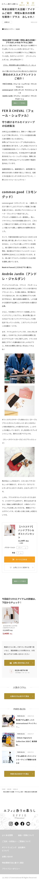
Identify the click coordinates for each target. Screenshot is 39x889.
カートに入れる (21, 559)
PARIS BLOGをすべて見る (19, 774)
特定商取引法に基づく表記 (13, 862)
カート (27, 5)
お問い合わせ (7, 856)
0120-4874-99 (21, 670)
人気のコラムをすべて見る (19, 696)
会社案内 (21, 847)
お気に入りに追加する (21, 567)
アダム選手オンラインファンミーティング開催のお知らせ (26, 759)
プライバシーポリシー (11, 868)
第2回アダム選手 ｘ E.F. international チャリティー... (26, 723)
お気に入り (22, 5)
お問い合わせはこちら (21, 663)
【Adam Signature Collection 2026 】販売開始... (26, 741)
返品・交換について (26, 835)
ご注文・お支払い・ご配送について (16, 841)
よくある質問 (7, 835)
